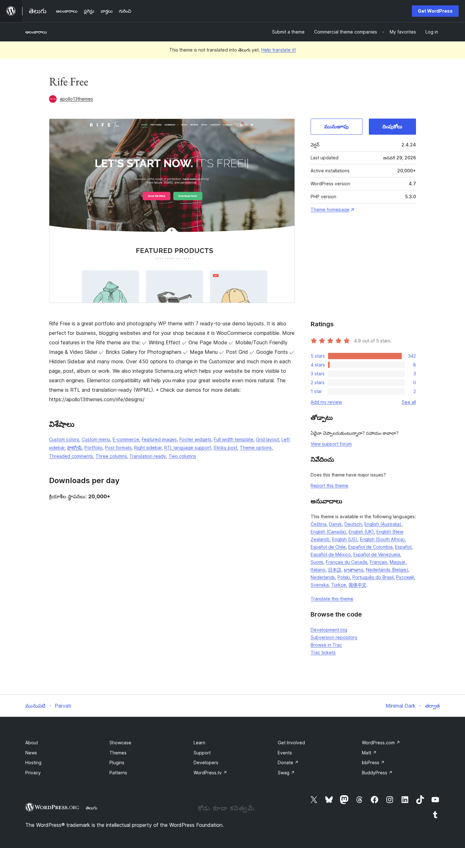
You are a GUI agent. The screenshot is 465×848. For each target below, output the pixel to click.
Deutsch (353, 524)
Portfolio (93, 447)
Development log (329, 629)
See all (409, 402)
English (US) (344, 539)
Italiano (318, 569)
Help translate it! (278, 49)
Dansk (335, 524)
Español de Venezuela (376, 554)
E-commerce (126, 439)
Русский (405, 577)
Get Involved (291, 742)
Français (378, 562)
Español (403, 547)
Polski (344, 577)
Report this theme (329, 485)
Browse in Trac (326, 645)
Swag (286, 772)
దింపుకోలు (392, 126)
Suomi (317, 562)
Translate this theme (332, 598)
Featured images (159, 439)
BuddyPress (377, 772)
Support (202, 752)
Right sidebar (148, 447)
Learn (199, 742)
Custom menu (96, 439)
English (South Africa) (382, 539)
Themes (118, 752)
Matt (369, 752)
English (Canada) (328, 531)
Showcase (120, 742)
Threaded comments (71, 456)
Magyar (398, 562)
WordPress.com (381, 742)
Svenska (320, 584)
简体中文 (357, 584)
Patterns (118, 772)
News (31, 752)
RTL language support (187, 447)
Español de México (331, 554)
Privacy (33, 772)
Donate (288, 762)
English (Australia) (382, 524)
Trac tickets (323, 652)
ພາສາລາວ (353, 569)
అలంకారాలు (36, 31)
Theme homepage (330, 209)
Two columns (182, 456)
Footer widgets (195, 439)
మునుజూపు (336, 126)
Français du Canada (346, 562)
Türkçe (338, 584)
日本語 (334, 569)
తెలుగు (91, 807)
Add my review (326, 402)
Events (285, 752)
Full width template (233, 439)
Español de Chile (328, 547)
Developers (206, 762)
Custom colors (64, 439)
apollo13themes (76, 98)
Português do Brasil (373, 577)
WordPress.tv (210, 772)
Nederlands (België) (387, 569)
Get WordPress (435, 11)
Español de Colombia (370, 547)
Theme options (256, 447)
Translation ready (147, 456)
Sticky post (225, 447)
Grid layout (267, 439)
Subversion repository (334, 637)
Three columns (111, 456)
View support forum (331, 443)
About (31, 742)
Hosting (33, 762)
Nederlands (323, 577)
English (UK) (361, 531)
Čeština (318, 524)
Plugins (116, 762)
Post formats (118, 447)
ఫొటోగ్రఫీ (74, 447)
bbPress (373, 762)
